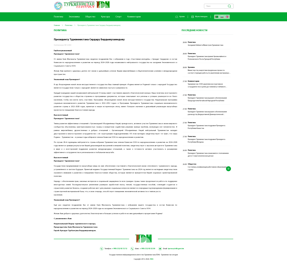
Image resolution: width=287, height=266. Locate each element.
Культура (105, 17)
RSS (151, 259)
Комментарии (134, 17)
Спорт (118, 17)
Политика (58, 17)
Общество (90, 17)
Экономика (74, 17)
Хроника (191, 67)
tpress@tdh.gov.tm (176, 249)
